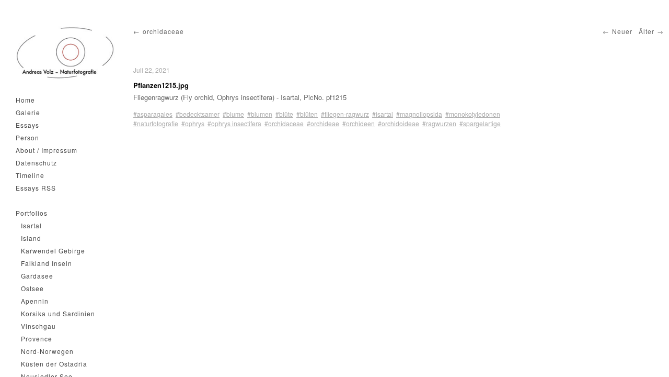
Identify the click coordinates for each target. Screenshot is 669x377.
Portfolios (32, 212)
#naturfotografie (155, 123)
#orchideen (358, 123)
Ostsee (32, 288)
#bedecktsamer (198, 113)
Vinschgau (38, 325)
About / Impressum (46, 150)
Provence (36, 338)
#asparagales (152, 113)
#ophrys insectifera (234, 123)
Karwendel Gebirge (53, 250)
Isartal (31, 225)
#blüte (284, 113)
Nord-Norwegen (47, 351)
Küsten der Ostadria (54, 363)
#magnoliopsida (419, 113)
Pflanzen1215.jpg (161, 85)
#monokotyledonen (472, 113)
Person (27, 137)
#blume (233, 113)
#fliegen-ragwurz (345, 113)
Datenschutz (36, 162)
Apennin (35, 300)
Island (31, 238)
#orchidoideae (398, 123)
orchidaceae (163, 31)
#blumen (259, 113)
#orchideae (323, 123)
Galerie (28, 112)
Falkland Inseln (46, 263)
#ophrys (192, 123)
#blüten (307, 113)
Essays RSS (36, 187)
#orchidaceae (284, 123)
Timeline (30, 175)
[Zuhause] (65, 53)
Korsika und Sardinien (58, 313)
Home (25, 99)
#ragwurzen (439, 123)
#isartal (382, 113)
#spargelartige (480, 123)
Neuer (622, 31)
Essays (27, 124)
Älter (646, 31)
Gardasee (37, 275)
